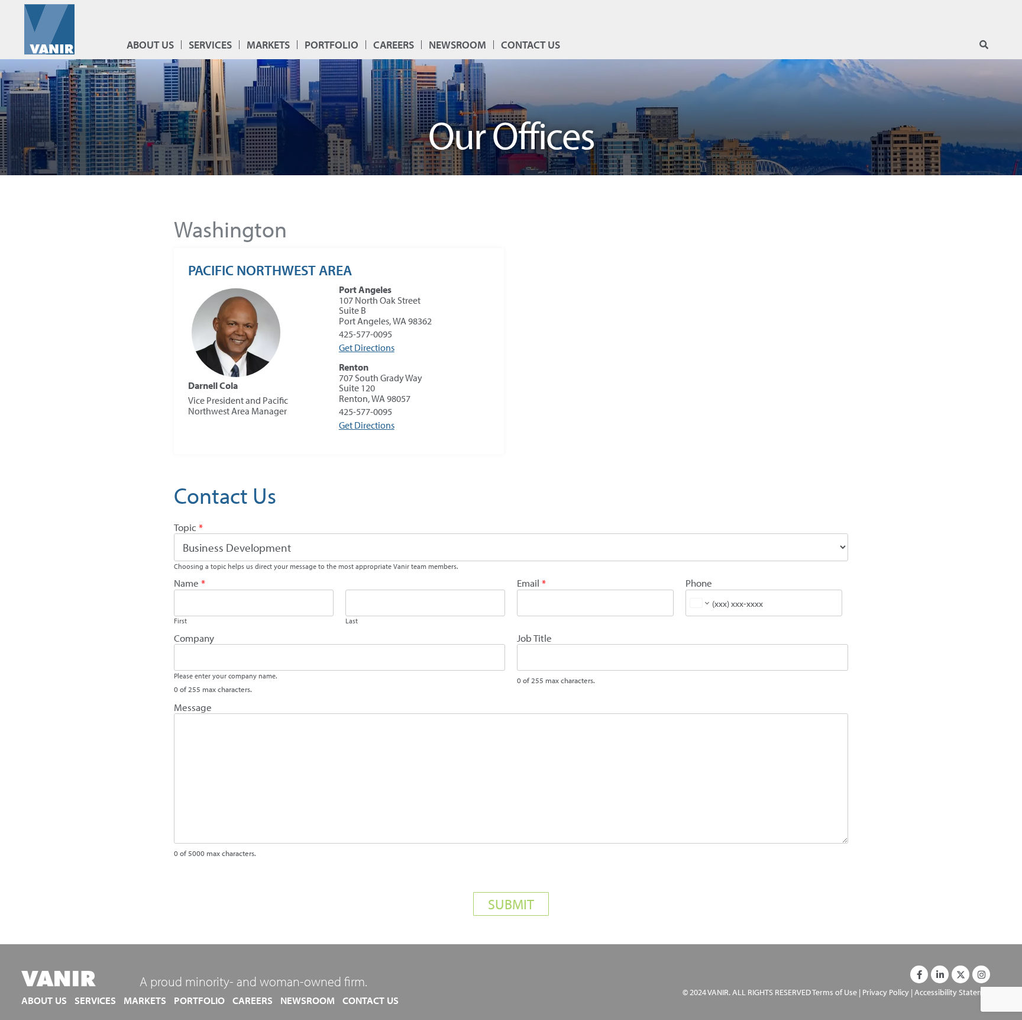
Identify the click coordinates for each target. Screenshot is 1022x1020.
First (180, 621)
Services (210, 45)
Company (194, 638)
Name (189, 583)
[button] (984, 45)
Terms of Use (834, 992)
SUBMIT (511, 904)
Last (351, 621)
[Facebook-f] (919, 974)
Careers (393, 45)
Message (193, 708)
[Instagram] (981, 974)
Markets (268, 45)
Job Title (534, 638)
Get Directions (366, 347)
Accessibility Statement (955, 992)
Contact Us (530, 45)
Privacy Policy (885, 992)
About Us (150, 45)
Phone (698, 583)
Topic (188, 528)
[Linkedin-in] (940, 974)
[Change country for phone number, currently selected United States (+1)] (698, 603)
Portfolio (331, 45)
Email (531, 583)
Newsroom (457, 45)
